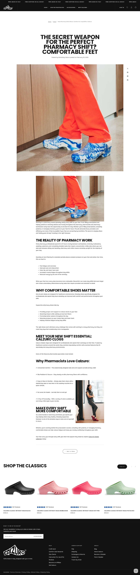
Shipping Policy (45, 572)
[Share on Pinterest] (128, 72)
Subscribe (38, 536)
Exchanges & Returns (78, 554)
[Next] (135, 466)
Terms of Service (15, 572)
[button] (122, 7)
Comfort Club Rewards (56, 551)
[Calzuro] (14, 550)
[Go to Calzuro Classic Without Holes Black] (19, 488)
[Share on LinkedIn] (128, 76)
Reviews (51, 560)
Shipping (74, 551)
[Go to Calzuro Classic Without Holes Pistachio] (120, 488)
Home (49, 21)
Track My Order (77, 560)
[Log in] (131, 7)
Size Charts (52, 554)
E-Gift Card (52, 549)
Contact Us (75, 557)
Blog (95, 549)
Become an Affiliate (55, 562)
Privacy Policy (25, 572)
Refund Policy (35, 572)
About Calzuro (98, 551)
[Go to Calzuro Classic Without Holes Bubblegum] (53, 488)
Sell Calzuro (52, 565)
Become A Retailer (100, 554)
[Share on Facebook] (128, 80)
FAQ (73, 549)
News (54, 21)
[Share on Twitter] (128, 68)
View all (122, 466)
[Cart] (136, 7)
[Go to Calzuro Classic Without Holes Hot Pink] (87, 488)
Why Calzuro (82, 7)
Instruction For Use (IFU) (56, 557)
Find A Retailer (98, 557)
